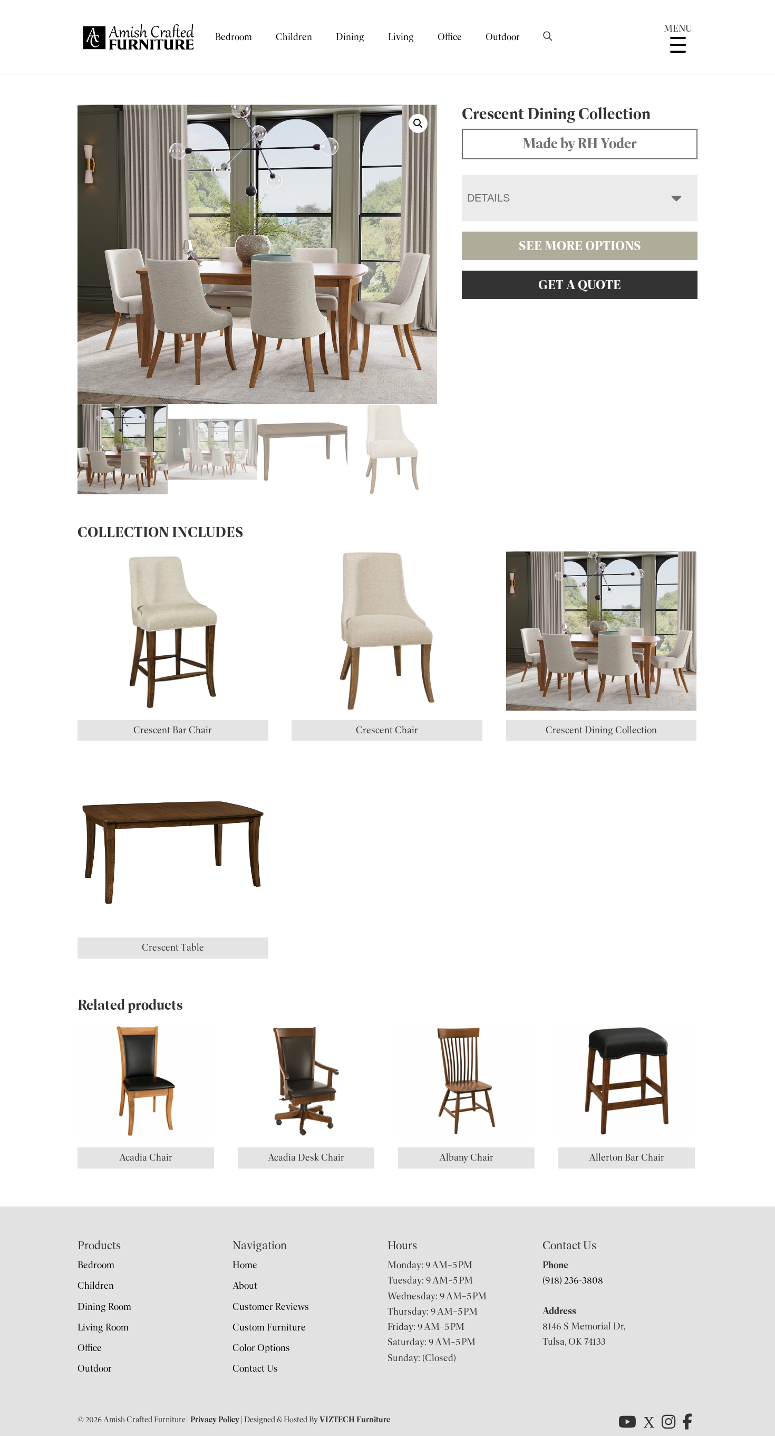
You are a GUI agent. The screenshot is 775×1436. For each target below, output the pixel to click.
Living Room (103, 1327)
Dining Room (104, 1307)
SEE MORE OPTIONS (580, 246)
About (244, 1285)
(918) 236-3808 (572, 1280)
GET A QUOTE (579, 285)
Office (450, 37)
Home (244, 1265)
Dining (350, 37)
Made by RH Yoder (579, 143)
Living (401, 37)
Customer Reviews (270, 1307)
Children (294, 37)
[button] (418, 123)
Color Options (261, 1348)
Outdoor (503, 37)
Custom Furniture (269, 1327)
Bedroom (233, 37)
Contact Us (255, 1368)
